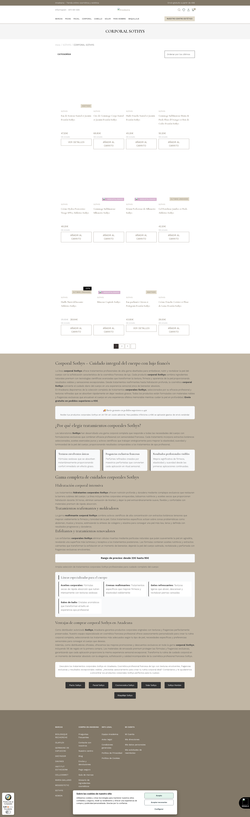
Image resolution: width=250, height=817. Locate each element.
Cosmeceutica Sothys (124, 685)
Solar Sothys (151, 685)
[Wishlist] (183, 9)
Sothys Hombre (174, 685)
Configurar (159, 809)
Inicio (57, 45)
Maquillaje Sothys (125, 695)
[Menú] (245, 811)
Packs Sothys (75, 685)
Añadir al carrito (109, 144)
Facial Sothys (98, 685)
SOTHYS (67, 45)
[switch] (8, 812)
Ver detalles (76, 142)
